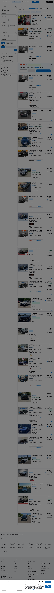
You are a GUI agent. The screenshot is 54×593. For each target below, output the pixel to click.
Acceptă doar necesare (48, 586)
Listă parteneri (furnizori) (29, 589)
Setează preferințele (48, 591)
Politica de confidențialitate (11, 591)
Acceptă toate (47, 581)
